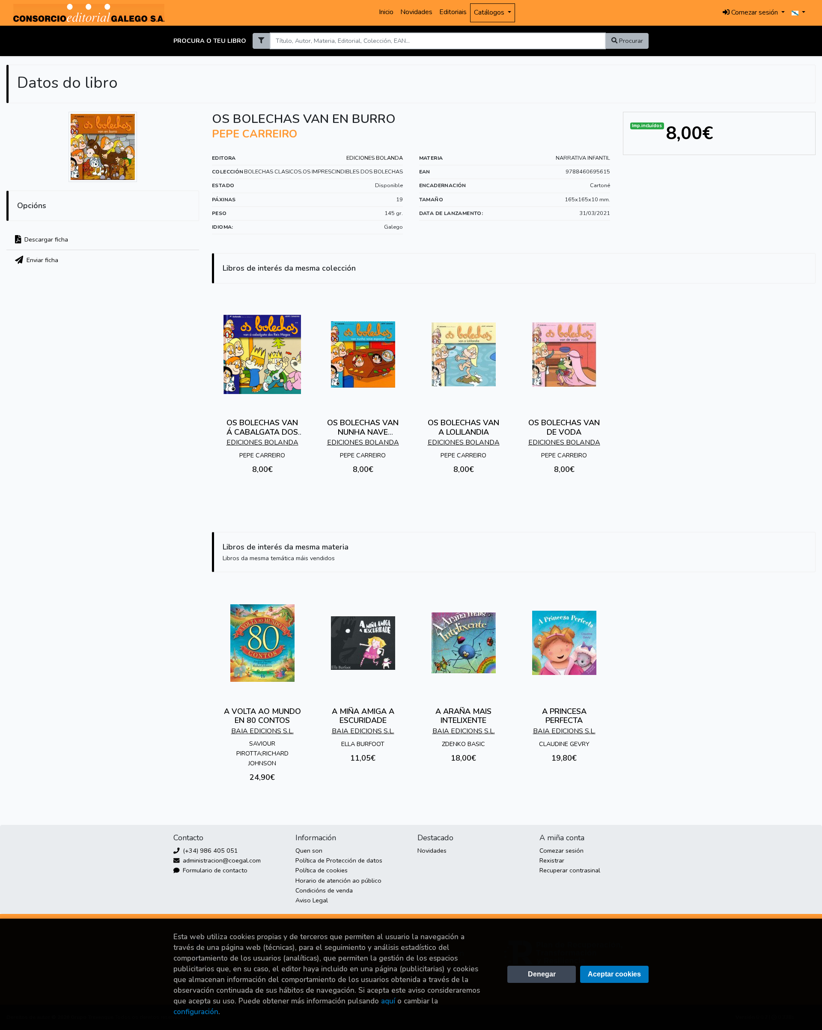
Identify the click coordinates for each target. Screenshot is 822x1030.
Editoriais (453, 12)
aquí (388, 1001)
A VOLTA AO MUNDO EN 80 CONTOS (262, 716)
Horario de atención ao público (338, 880)
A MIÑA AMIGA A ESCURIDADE (363, 716)
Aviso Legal (311, 900)
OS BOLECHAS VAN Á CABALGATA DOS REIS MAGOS (262, 432)
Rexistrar (551, 860)
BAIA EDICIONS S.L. (262, 731)
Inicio (386, 12)
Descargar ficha (45, 239)
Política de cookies (321, 870)
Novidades (416, 12)
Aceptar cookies (614, 974)
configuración (195, 1012)
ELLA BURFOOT (362, 744)
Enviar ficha (41, 260)
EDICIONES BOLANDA (374, 158)
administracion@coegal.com (221, 860)
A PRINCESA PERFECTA (564, 716)
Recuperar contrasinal (569, 870)
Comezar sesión (561, 850)
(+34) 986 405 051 (209, 850)
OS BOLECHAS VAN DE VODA (564, 427)
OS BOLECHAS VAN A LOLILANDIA (463, 427)
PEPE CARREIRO (254, 134)
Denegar (542, 974)
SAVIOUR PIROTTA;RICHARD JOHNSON (262, 753)
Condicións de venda (324, 890)
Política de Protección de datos (338, 860)
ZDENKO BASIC (463, 744)
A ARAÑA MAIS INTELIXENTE (463, 716)
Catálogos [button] (490, 12)
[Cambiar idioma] (798, 13)
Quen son (308, 850)
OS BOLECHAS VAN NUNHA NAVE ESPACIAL (363, 432)
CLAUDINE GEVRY (564, 744)
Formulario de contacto (214, 870)
